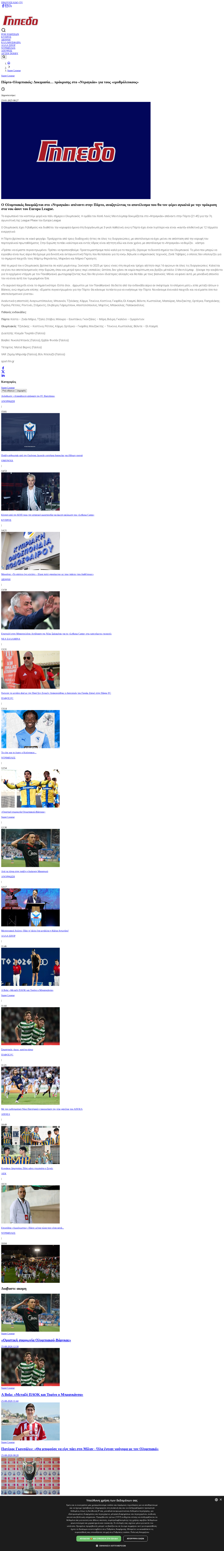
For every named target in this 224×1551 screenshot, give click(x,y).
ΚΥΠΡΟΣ (6, 37)
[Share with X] (3, 372)
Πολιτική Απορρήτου (140, 1532)
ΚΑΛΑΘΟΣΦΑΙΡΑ (11, 42)
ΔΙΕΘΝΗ (6, 39)
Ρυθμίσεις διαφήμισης (116, 1529)
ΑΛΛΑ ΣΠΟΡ (8, 45)
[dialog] (112, 1523)
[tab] (8, 390)
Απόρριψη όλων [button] (135, 1538)
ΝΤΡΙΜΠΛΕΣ (8, 48)
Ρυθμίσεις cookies (122, 1532)
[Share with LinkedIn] (3, 375)
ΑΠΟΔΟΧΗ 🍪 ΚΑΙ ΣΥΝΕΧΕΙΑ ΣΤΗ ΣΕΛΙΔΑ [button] (99, 1538)
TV (21, 2)
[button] (112, 1545)
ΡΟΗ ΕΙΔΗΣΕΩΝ (10, 34)
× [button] (220, 1500)
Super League (14, 70)
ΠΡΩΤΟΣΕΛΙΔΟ (10, 2)
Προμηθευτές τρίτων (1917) (108, 1517)
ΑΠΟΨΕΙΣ (6, 50)
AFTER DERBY (9, 53)
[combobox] (216, 1499)
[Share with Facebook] (3, 368)
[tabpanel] (112, 838)
